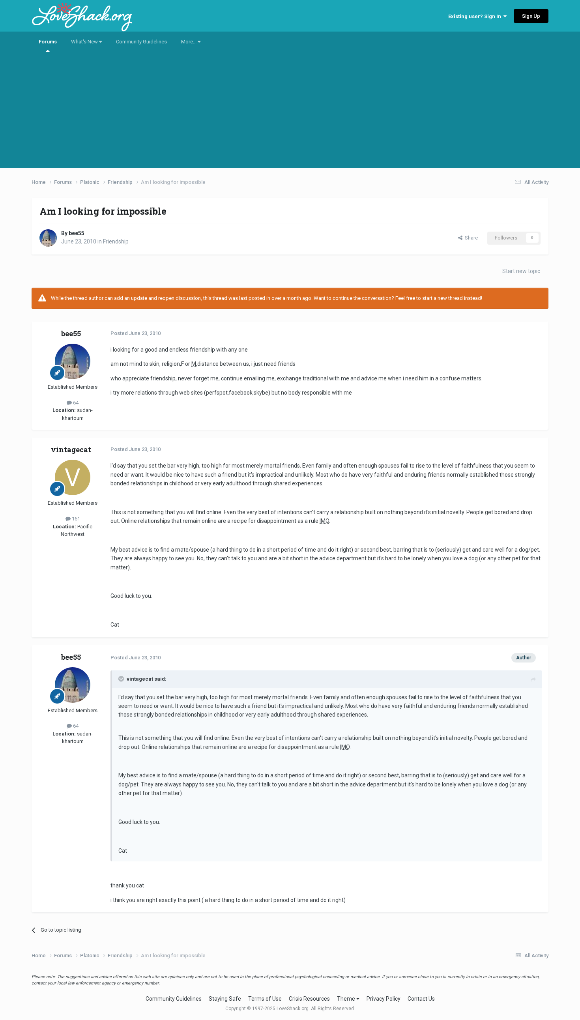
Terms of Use (265, 999)
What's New (85, 42)
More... (189, 42)
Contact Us (421, 999)
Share (470, 238)
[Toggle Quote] (121, 679)
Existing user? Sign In (475, 16)
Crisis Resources (309, 999)
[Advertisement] (290, 112)
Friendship (116, 241)
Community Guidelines (141, 42)
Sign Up (531, 16)
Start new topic (521, 271)
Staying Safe (225, 999)
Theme (346, 999)
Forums (48, 42)
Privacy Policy (383, 999)
